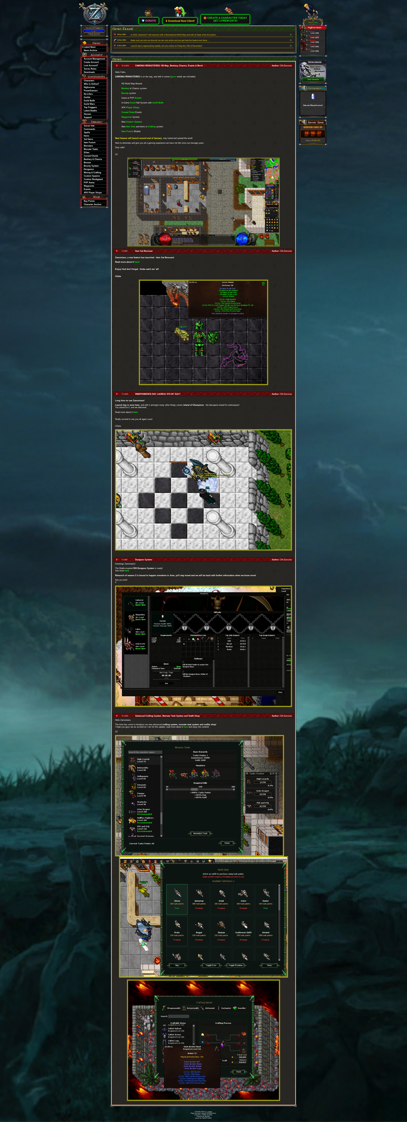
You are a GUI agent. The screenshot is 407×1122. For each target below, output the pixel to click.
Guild (132, 103)
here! (137, 262)
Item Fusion (127, 131)
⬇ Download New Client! (180, 21)
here (135, 412)
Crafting (152, 126)
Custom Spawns (134, 122)
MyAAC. (207, 1116)
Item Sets (130, 126)
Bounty (124, 93)
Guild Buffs (157, 103)
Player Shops (132, 107)
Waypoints (126, 117)
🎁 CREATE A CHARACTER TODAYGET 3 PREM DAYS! (225, 19)
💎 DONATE (148, 20)
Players (313, 21)
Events (138, 98)
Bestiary (125, 88)
